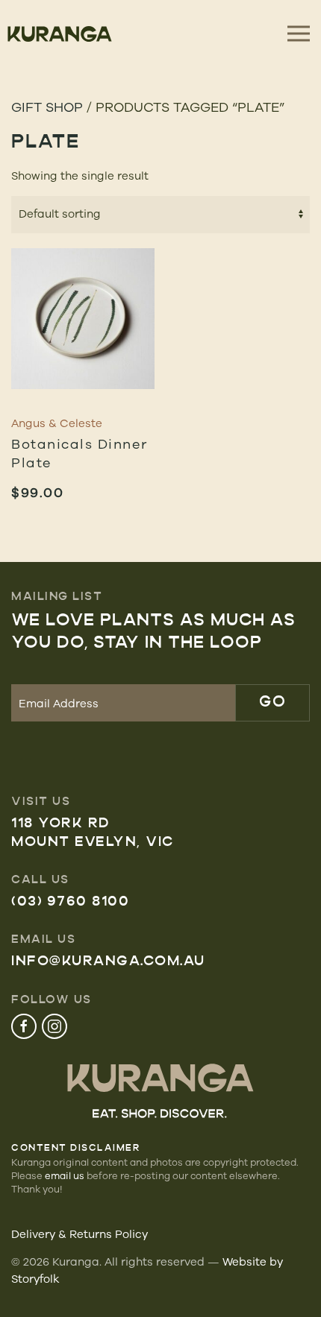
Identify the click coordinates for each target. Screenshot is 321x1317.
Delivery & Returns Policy (79, 1234)
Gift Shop (47, 106)
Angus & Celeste (56, 423)
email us (64, 1175)
